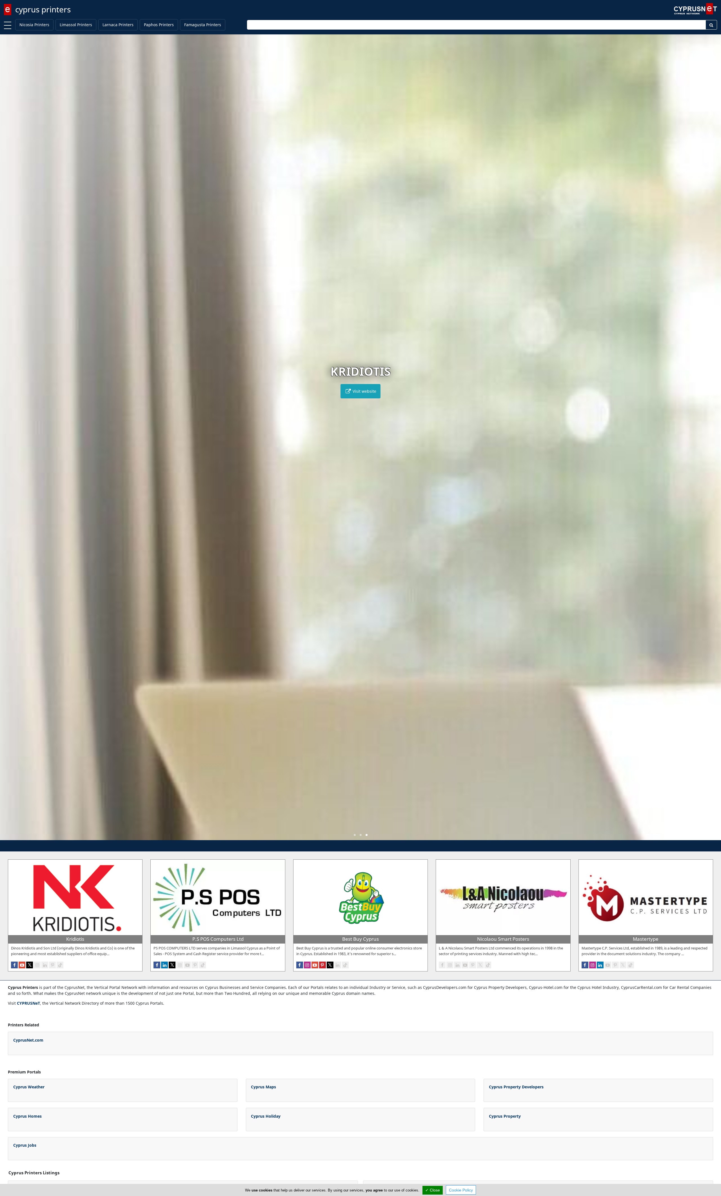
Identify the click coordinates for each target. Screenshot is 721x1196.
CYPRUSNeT (28, 1003)
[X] (29, 965)
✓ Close (432, 1190)
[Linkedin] (44, 965)
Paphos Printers (159, 25)
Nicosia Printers (34, 25)
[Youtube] (22, 965)
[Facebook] (14, 965)
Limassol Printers (76, 25)
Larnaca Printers (118, 25)
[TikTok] (60, 965)
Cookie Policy (461, 1190)
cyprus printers (43, 9)
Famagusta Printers (202, 25)
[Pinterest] (52, 965)
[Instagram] (37, 965)
